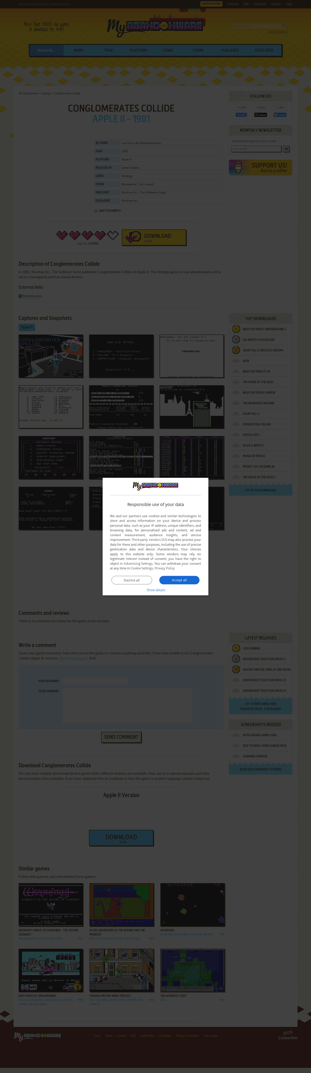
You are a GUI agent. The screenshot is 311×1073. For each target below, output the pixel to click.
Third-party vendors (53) (149, 539)
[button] (155, 590)
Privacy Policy (165, 568)
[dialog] (155, 536)
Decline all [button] (132, 580)
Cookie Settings (142, 568)
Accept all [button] (179, 580)
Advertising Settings (138, 563)
